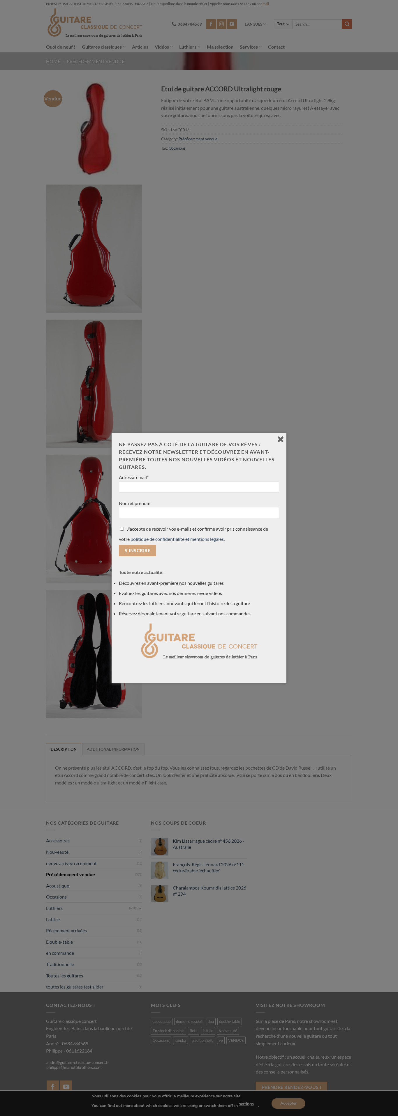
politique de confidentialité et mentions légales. (178, 539)
